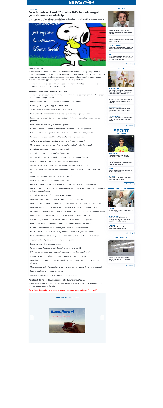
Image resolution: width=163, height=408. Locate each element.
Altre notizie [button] (129, 64)
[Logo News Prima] (81, 2)
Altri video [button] (129, 233)
